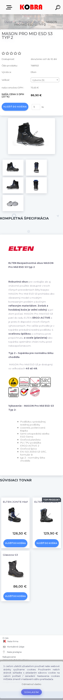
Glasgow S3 (10, 555)
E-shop (10, 7)
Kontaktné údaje (15, 646)
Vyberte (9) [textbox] (38, 80)
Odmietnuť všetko (31, 684)
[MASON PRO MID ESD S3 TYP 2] (31, 119)
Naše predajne (14, 652)
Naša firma (12, 641)
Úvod (8, 22)
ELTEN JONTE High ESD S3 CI (22, 502)
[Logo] (31, 7)
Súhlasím (31, 692)
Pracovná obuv (29, 22)
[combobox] (45, 80)
